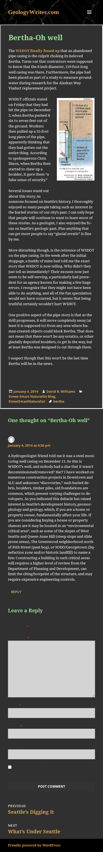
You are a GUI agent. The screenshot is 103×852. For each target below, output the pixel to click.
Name (14, 705)
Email (15, 726)
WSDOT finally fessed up (38, 50)
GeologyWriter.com (33, 12)
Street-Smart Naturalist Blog (32, 396)
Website (15, 746)
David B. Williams (60, 391)
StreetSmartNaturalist (27, 401)
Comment (18, 638)
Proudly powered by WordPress (34, 845)
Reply (16, 591)
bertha (58, 401)
